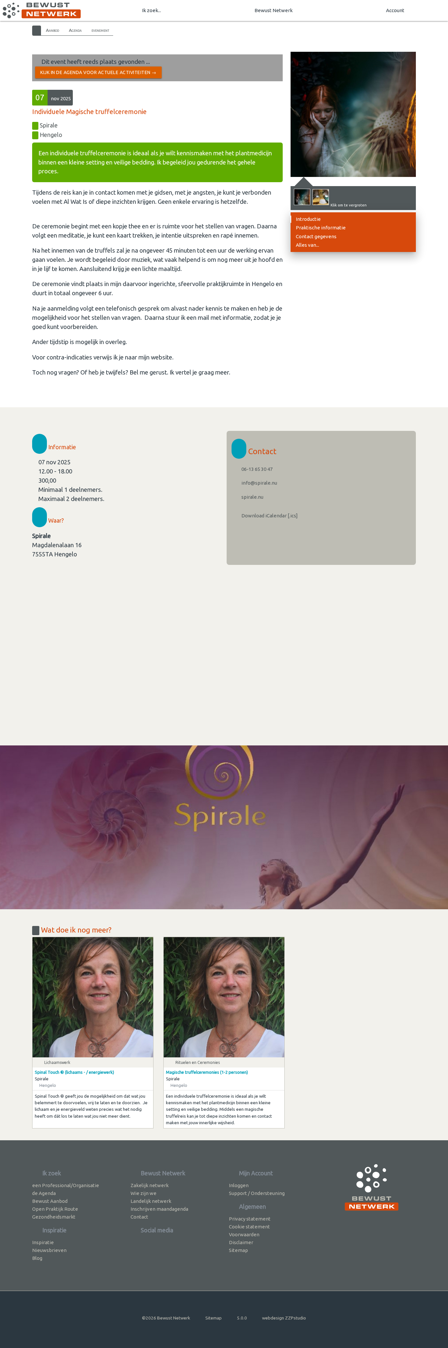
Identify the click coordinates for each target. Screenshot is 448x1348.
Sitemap (238, 1250)
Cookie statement (249, 1226)
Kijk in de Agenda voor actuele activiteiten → (98, 72)
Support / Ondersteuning (257, 1193)
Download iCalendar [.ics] (269, 515)
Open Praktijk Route (55, 1209)
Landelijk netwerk (151, 1201)
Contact (139, 1217)
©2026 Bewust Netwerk (166, 1317)
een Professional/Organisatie (65, 1185)
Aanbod (52, 30)
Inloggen (239, 1185)
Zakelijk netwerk (150, 1185)
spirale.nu (251, 497)
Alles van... (307, 245)
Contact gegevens (316, 236)
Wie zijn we (143, 1193)
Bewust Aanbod (50, 1201)
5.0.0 (242, 1317)
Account (395, 10)
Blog (37, 1258)
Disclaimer (241, 1242)
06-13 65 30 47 (256, 469)
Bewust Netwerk (274, 10)
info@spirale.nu (258, 483)
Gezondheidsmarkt (53, 1217)
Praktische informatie (321, 227)
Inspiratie (43, 1242)
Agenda (75, 30)
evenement (100, 30)
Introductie (308, 219)
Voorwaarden (244, 1234)
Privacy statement (250, 1219)
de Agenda (44, 1193)
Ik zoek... (151, 10)
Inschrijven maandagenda (159, 1209)
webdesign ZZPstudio (284, 1317)
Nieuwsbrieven (49, 1250)
